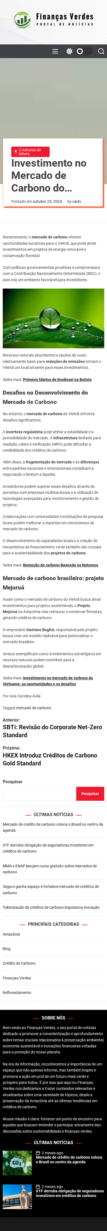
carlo (76, 201)
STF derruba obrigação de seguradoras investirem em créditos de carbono (70, 1193)
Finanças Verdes (17, 978)
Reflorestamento (17, 992)
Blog (6, 949)
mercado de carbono (33, 708)
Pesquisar (12, 781)
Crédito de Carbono (19, 963)
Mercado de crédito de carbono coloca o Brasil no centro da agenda (69, 1159)
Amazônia (11, 934)
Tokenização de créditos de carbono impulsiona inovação (51, 907)
